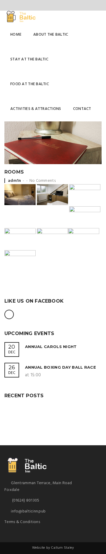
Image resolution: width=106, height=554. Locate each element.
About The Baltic (50, 35)
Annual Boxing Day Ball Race (60, 367)
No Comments (42, 180)
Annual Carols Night (51, 346)
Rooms (14, 172)
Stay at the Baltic (29, 59)
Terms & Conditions (22, 522)
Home (15, 35)
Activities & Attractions (35, 109)
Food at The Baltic (29, 84)
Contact (82, 109)
